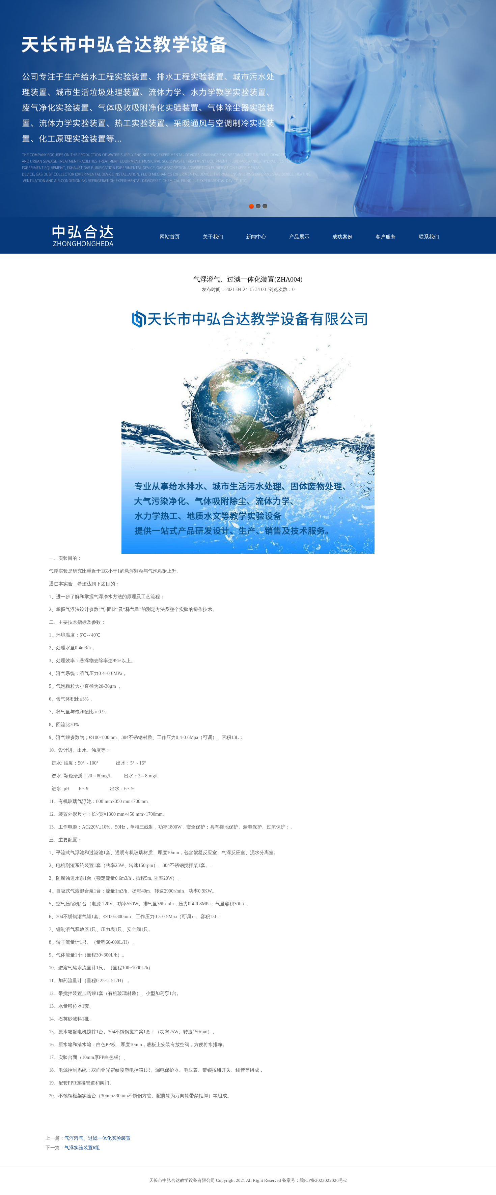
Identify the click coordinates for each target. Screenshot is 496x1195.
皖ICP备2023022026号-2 (323, 1180)
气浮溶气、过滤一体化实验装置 (97, 1138)
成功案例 (342, 236)
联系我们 (429, 236)
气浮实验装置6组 (82, 1147)
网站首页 (170, 236)
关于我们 (213, 236)
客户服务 (386, 236)
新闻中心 (256, 236)
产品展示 (299, 236)
